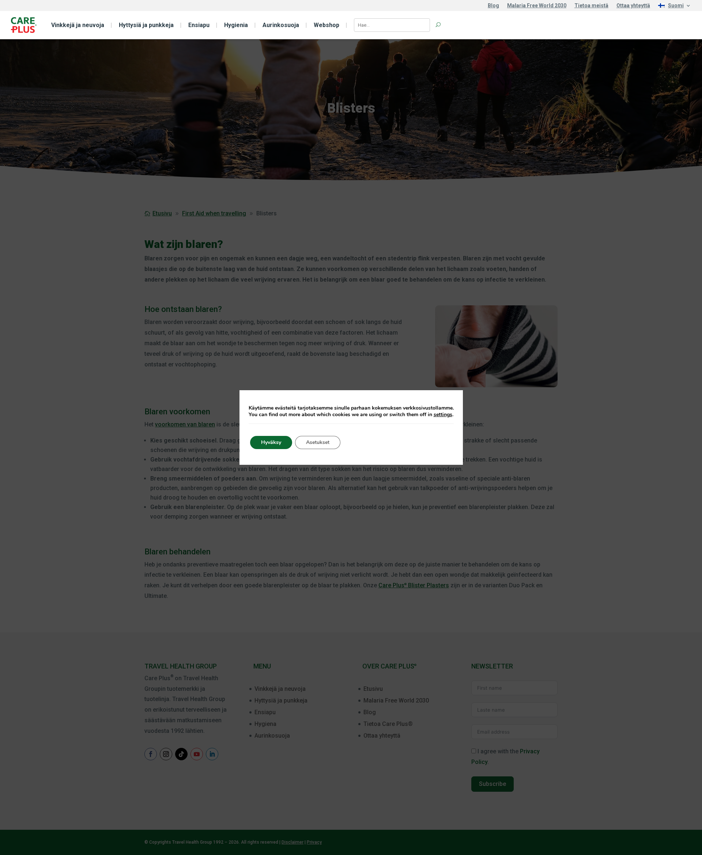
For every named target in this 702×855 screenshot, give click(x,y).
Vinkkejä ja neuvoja (77, 25)
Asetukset (317, 442)
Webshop (326, 25)
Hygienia (236, 25)
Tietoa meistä (591, 5)
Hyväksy (271, 442)
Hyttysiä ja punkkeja (146, 25)
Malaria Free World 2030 (536, 5)
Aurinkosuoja (281, 25)
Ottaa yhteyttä (633, 5)
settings (443, 414)
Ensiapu (199, 25)
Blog (493, 5)
